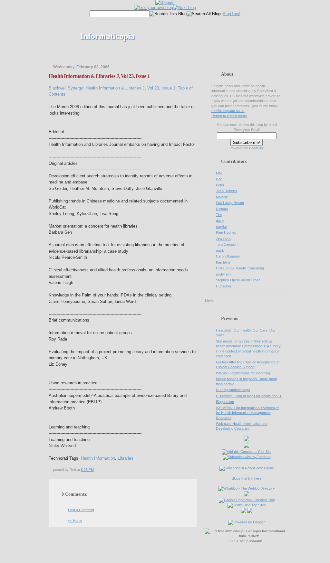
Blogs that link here (246, 478)
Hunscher (223, 286)
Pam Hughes (226, 232)
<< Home (75, 520)
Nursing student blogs (233, 390)
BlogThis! (231, 13)
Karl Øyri (223, 262)
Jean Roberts (226, 191)
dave (220, 220)
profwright (223, 274)
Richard (222, 209)
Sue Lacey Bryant (230, 203)
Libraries (125, 458)
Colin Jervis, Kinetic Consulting (240, 268)
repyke (221, 227)
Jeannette (223, 238)
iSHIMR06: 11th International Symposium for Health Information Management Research (247, 413)
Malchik (222, 197)
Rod (219, 179)
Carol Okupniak (228, 256)
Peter (220, 185)
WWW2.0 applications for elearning (243, 373)
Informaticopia (107, 36)
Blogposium (225, 402)
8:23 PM (87, 470)
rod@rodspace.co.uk (228, 111)
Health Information (98, 458)
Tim (219, 215)
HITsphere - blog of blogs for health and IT (249, 396)
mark (220, 250)
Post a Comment (81, 510)
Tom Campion (227, 244)
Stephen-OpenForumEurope (238, 280)
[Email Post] (95, 470)
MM (219, 173)
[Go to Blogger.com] (165, 2)
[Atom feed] (246, 440)
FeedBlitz (256, 148)
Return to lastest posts (229, 116)
